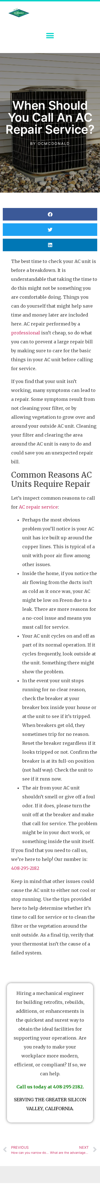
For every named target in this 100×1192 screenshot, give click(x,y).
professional (25, 333)
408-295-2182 (25, 868)
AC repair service (38, 507)
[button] (50, 35)
